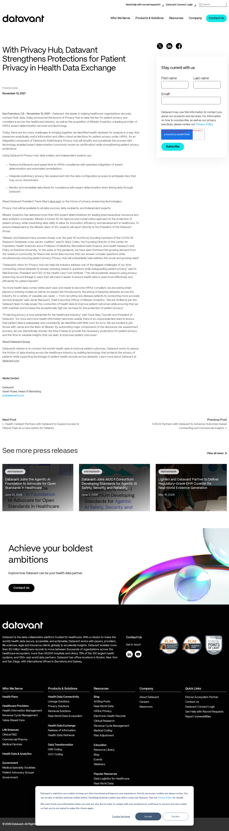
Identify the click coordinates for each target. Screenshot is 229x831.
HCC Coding (55, 754)
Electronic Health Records (110, 716)
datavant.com (10, 361)
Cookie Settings (121, 816)
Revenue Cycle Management (20, 715)
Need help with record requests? (143, 5)
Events (98, 759)
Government (10, 763)
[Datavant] (23, 18)
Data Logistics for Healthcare (111, 779)
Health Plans (10, 697)
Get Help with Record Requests (204, 712)
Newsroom (146, 707)
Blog (96, 755)
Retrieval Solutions (59, 711)
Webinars (99, 764)
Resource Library (104, 750)
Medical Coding (103, 730)
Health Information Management (22, 710)
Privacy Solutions (58, 706)
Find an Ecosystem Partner (201, 697)
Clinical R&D (9, 734)
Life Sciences (10, 730)
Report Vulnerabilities (198, 716)
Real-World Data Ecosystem (65, 716)
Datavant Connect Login (179, 5)
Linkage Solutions (58, 701)
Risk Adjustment (104, 735)
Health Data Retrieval (61, 735)
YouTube (138, 654)
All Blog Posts (102, 701)
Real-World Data (104, 706)
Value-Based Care (13, 720)
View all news (215, 453)
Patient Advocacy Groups (18, 772)
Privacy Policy (165, 797)
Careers (144, 702)
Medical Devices (12, 744)
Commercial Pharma (14, 739)
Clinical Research (104, 721)
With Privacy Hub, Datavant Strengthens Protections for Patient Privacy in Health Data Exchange (63, 59)
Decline (176, 816)
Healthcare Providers (15, 706)
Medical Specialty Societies (18, 768)
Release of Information (62, 730)
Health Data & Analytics (17, 754)
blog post (55, 201)
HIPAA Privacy (103, 711)
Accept (148, 816)
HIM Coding (55, 749)
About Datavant (149, 697)
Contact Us (216, 18)
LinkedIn (129, 654)
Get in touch (133, 645)
